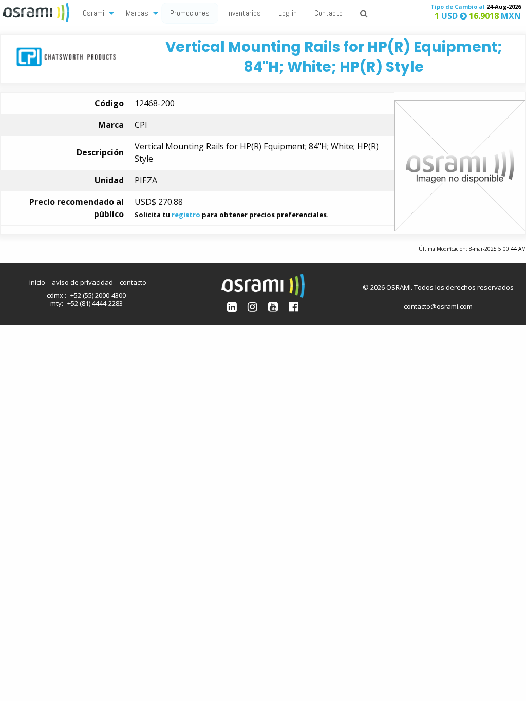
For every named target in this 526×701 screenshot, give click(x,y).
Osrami (93, 13)
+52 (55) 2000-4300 (98, 295)
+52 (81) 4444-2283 (95, 303)
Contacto (328, 13)
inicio (37, 282)
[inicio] (37, 11)
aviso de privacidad (82, 282)
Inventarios (244, 13)
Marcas (137, 13)
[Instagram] (252, 306)
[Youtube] (273, 306)
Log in (287, 13)
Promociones (190, 13)
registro (186, 214)
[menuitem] (95, 13)
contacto (133, 282)
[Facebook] (293, 306)
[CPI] (66, 56)
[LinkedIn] (232, 306)
